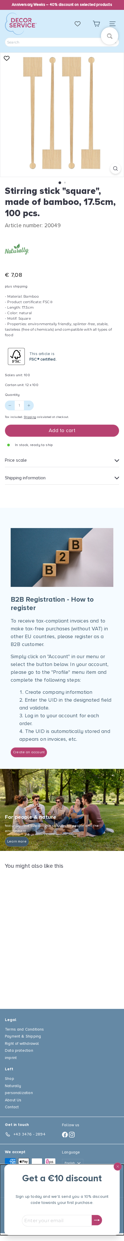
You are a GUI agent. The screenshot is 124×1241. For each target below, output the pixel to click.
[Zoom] (115, 168)
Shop (9, 1078)
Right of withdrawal (22, 1043)
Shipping (30, 417)
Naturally (13, 1085)
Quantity (12, 395)
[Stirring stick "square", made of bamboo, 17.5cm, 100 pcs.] (41, 935)
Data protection (19, 1050)
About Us (13, 1100)
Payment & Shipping (23, 1036)
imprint (11, 1057)
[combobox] (62, 42)
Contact (12, 1106)
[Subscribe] (97, 1220)
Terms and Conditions (24, 1029)
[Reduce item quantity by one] (10, 405)
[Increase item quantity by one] (29, 405)
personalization (19, 1092)
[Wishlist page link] (80, 24)
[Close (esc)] (118, 1166)
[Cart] (96, 23)
